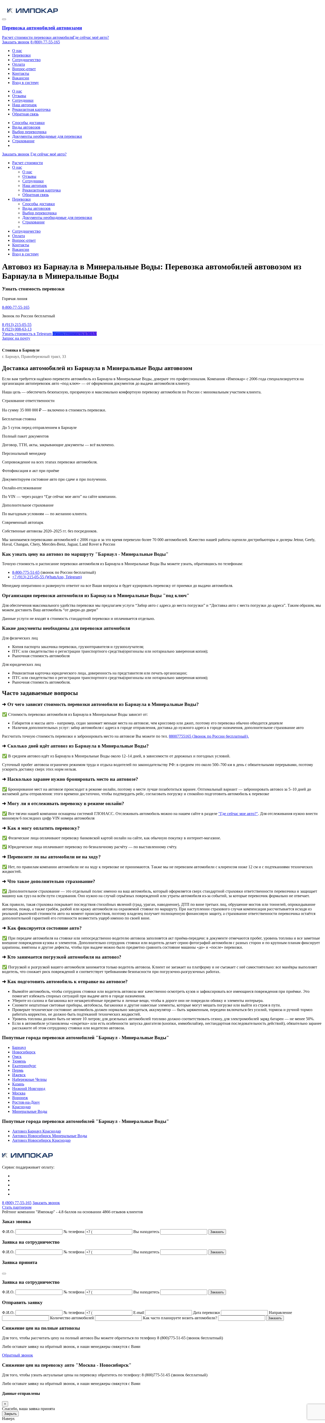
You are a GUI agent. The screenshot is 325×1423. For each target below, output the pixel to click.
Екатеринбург (24, 1066)
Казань (18, 1084)
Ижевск (19, 1075)
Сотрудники (23, 100)
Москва (18, 1093)
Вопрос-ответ (24, 69)
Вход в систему (25, 82)
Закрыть (10, 1414)
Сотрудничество (26, 60)
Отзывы (19, 96)
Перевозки (21, 55)
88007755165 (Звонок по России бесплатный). (209, 736)
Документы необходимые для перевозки (47, 136)
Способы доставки (28, 122)
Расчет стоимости (27, 163)
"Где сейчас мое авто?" (238, 813)
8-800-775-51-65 (26, 572)
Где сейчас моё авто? (91, 37)
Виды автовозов (26, 127)
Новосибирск (24, 1052)
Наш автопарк (24, 105)
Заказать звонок (15, 42)
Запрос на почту (16, 338)
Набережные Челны (29, 1079)
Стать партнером (16, 1207)
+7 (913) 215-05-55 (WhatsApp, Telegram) (47, 577)
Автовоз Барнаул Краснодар (36, 1131)
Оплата (18, 64)
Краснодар (21, 1107)
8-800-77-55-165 (15, 307)
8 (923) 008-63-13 (16, 329)
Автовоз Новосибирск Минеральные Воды (49, 1136)
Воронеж (20, 1098)
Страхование (23, 141)
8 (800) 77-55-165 (45, 42)
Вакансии (20, 78)
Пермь (17, 1070)
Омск (17, 1056)
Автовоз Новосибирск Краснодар (41, 1140)
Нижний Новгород (28, 1088)
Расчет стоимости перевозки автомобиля (37, 37)
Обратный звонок (17, 1355)
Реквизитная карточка (31, 109)
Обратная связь (25, 114)
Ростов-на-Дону (26, 1102)
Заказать (217, 1232)
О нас (17, 50)
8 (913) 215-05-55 (16, 324)
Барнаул (19, 1047)
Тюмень (19, 1061)
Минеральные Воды (29, 1111)
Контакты (20, 73)
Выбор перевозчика (29, 132)
